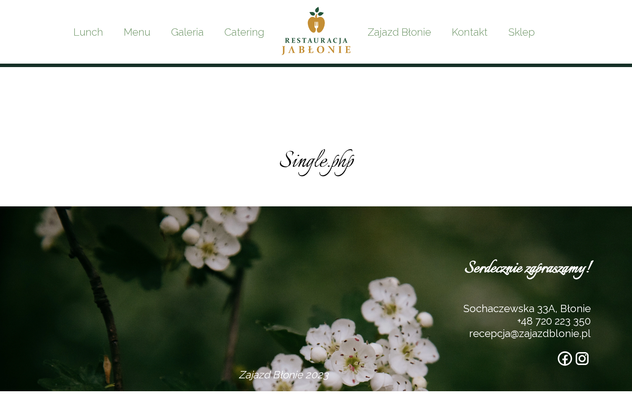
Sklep (521, 32)
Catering (244, 32)
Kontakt (470, 32)
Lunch (88, 32)
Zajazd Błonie (399, 32)
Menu (137, 32)
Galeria (187, 32)
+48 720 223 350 (554, 321)
